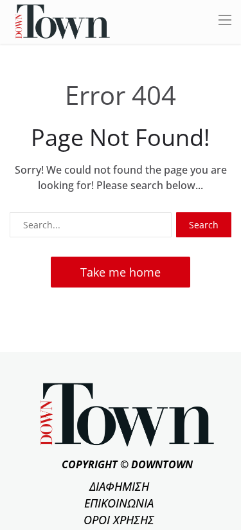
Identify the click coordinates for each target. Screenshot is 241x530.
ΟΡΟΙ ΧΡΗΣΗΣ (119, 519)
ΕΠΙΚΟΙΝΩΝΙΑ (119, 503)
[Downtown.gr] (62, 21)
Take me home (120, 272)
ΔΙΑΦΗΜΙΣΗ (119, 486)
